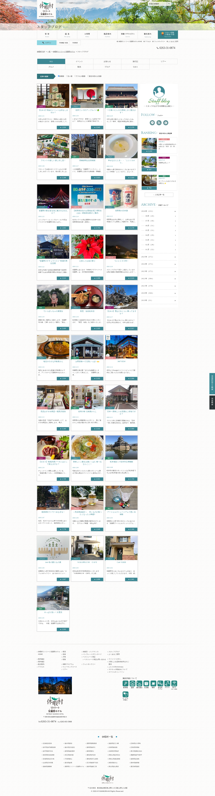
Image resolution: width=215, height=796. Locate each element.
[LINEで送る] (152, 122)
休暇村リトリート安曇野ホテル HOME (130, 41)
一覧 (49, 52)
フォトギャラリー (159, 41)
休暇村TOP (41, 52)
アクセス (148, 41)
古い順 (70, 76)
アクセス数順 (80, 76)
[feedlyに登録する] (165, 122)
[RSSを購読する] (159, 122)
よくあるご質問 (173, 41)
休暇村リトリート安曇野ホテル (64, 52)
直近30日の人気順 (95, 76)
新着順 (61, 76)
